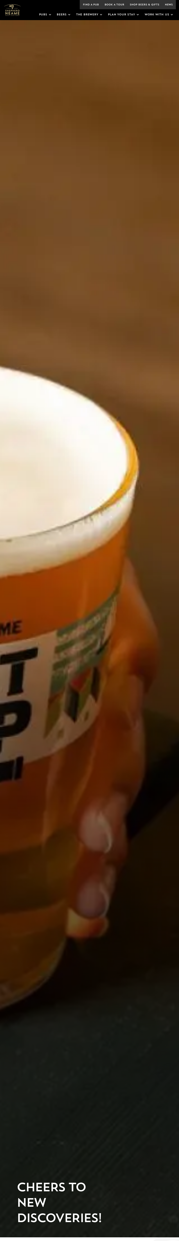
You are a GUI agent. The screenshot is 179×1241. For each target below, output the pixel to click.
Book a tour (114, 4)
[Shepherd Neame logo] (12, 10)
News (169, 4)
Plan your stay (121, 14)
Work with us (157, 14)
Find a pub (91, 4)
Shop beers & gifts (144, 4)
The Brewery (87, 14)
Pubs (43, 14)
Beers (61, 14)
